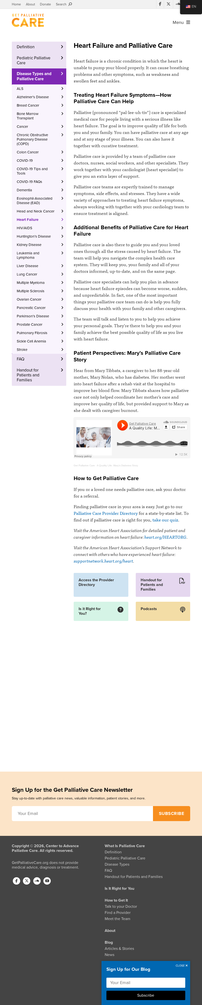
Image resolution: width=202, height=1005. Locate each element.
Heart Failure (27, 219)
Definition (25, 46)
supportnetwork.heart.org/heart (103, 560)
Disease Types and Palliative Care (34, 76)
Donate (45, 4)
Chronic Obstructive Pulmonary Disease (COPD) (32, 139)
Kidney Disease (29, 245)
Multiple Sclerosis (30, 291)
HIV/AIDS (24, 228)
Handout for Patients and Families (28, 375)
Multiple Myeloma (31, 282)
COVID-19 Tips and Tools (32, 171)
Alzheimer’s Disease (33, 97)
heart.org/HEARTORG (165, 536)
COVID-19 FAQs (29, 181)
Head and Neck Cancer (35, 211)
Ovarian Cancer (29, 299)
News (109, 954)
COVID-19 (25, 160)
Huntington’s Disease (34, 236)
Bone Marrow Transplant (27, 116)
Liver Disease (27, 266)
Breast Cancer (28, 105)
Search (62, 4)
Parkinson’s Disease (33, 316)
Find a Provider (118, 912)
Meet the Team (117, 918)
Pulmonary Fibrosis (32, 333)
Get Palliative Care (84, 465)
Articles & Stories (119, 948)
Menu (179, 22)
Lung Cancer (27, 274)
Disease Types (117, 864)
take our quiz (165, 519)
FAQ (20, 359)
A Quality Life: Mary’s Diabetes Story (117, 465)
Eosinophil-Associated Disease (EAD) (34, 200)
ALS (20, 88)
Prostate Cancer (29, 324)
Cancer (22, 126)
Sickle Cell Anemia (31, 341)
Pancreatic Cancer (31, 308)
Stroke (22, 349)
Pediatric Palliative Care (33, 60)
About (30, 4)
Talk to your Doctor (121, 906)
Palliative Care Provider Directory (106, 513)
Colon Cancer (28, 152)
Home (16, 4)
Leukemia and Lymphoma (28, 255)
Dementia (24, 190)
